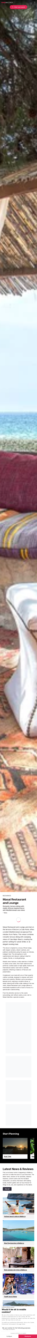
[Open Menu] (34, 2)
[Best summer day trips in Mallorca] (18, 1259)
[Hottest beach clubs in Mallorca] (18, 1206)
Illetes (5, 912)
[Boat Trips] (15, 1148)
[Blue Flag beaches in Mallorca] (18, 1233)
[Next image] (33, 446)
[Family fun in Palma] (18, 1286)
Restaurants (7, 895)
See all (6, 1189)
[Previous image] (3, 446)
